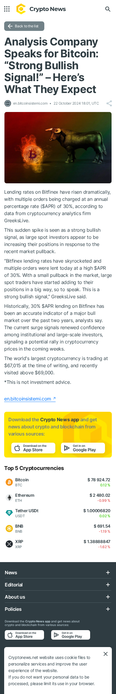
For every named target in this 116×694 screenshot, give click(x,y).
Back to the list (26, 26)
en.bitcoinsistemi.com (27, 399)
